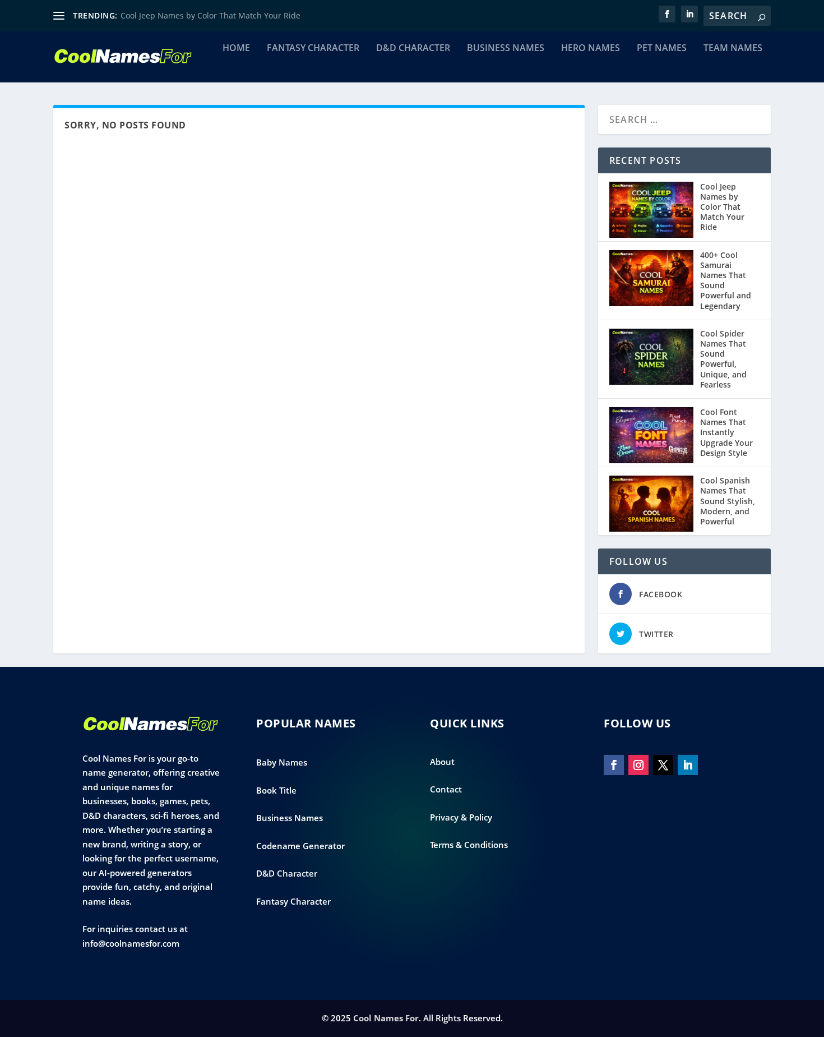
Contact (446, 789)
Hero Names (590, 48)
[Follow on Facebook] (614, 765)
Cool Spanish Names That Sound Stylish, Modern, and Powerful (727, 501)
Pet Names (662, 48)
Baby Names (281, 762)
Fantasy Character (313, 48)
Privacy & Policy (461, 817)
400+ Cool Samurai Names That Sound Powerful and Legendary (725, 280)
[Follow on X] (663, 765)
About (442, 761)
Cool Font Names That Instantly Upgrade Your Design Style (726, 432)
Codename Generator (300, 845)
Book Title (276, 790)
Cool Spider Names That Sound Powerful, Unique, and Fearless (723, 359)
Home (236, 48)
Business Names (505, 48)
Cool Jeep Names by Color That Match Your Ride (210, 15)
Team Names (732, 48)
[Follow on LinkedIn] (688, 765)
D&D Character (413, 48)
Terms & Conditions (469, 844)
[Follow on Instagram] (638, 765)
